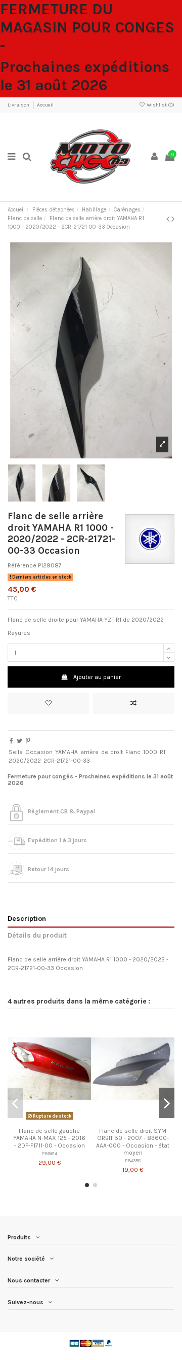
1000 (150, 752)
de (104, 752)
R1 (162, 752)
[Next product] (172, 219)
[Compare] (49, 1120)
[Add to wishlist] (48, 703)
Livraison (19, 105)
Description (27, 918)
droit (116, 752)
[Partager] (11, 740)
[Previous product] (168, 219)
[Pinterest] (28, 740)
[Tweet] (19, 740)
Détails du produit (37, 935)
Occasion (39, 752)
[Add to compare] (133, 703)
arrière (89, 752)
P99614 (49, 1153)
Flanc (133, 752)
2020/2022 (25, 760)
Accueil (45, 105)
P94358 (133, 1160)
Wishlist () (160, 105)
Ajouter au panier (97, 677)
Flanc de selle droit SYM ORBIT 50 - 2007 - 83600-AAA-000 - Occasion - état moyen (132, 1141)
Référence (22, 565)
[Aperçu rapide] (61, 1120)
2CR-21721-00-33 (66, 760)
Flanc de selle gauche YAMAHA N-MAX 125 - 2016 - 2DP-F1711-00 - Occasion (49, 1138)
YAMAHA (66, 752)
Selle (16, 752)
